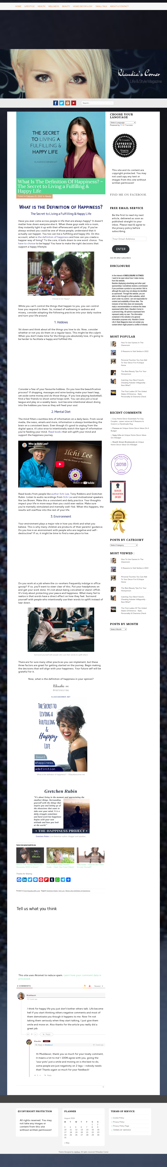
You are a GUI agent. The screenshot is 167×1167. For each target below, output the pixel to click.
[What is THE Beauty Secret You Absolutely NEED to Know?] (30, 855)
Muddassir (31, 995)
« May (66, 1143)
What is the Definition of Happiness (77, 891)
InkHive (77, 1152)
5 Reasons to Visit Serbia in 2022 (134, 351)
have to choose (27, 243)
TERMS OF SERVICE (122, 1130)
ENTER (121, 249)
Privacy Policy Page (121, 1126)
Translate (129, 125)
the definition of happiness (53, 237)
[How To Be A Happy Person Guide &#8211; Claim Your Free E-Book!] (60, 855)
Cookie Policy (118, 1118)
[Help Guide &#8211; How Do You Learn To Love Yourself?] (91, 855)
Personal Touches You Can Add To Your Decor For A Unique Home (134, 362)
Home (18, 6)
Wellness (53, 6)
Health (41, 6)
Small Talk (101, 6)
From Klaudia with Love (31, 891)
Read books (55, 431)
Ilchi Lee (68, 497)
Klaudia (48, 196)
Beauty (66, 6)
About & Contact (119, 6)
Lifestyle (29, 6)
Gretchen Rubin (42, 836)
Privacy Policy (118, 1122)
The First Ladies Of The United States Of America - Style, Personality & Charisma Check (134, 394)
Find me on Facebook (128, 194)
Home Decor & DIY (82, 6)
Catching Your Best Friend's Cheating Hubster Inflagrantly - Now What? (133, 382)
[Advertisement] (83, 29)
